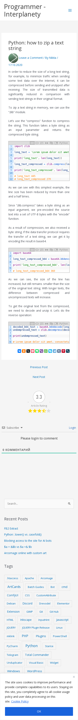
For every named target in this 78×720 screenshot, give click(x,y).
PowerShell (60, 636)
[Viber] (41, 351)
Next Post (39, 377)
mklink (11, 636)
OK (39, 711)
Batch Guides (36, 587)
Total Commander (37, 655)
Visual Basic (36, 662)
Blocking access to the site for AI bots (28, 540)
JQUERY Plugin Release (36, 627)
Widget (54, 662)
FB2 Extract (11, 528)
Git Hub (54, 611)
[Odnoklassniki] (24, 351)
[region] (39, 696)
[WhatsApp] (46, 351)
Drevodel (44, 603)
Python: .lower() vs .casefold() (23, 534)
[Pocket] (32, 351)
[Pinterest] (63, 351)
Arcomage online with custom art (25, 553)
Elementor (63, 603)
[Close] (73, 676)
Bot (53, 587)
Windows (13, 671)
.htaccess (12, 578)
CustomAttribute (46, 595)
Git (41, 611)
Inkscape (26, 620)
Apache (29, 578)
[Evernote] (37, 351)
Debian (11, 603)
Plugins (41, 636)
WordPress (34, 671)
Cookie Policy (20, 701)
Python (31, 645)
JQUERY (11, 627)
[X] (28, 351)
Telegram (12, 655)
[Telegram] (54, 351)
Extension (13, 611)
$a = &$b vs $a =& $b (18, 547)
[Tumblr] (59, 351)
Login (72, 428)
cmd (64, 587)
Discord (27, 603)
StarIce (49, 646)
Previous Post (39, 367)
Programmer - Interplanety (25, 10)
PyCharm (12, 646)
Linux (59, 627)
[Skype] (50, 351)
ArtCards (14, 587)
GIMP (29, 611)
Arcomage (47, 578)
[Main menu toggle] (70, 10)
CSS (27, 595)
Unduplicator (14, 662)
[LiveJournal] (68, 351)
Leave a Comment (31, 58)
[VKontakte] (19, 351)
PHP (25, 636)
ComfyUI (12, 595)
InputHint (43, 620)
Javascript (62, 620)
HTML (10, 620)
